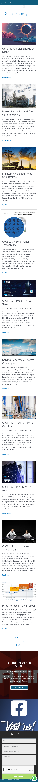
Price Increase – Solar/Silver (18, 605)
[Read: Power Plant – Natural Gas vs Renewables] (19, 96)
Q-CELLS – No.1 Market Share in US (16, 548)
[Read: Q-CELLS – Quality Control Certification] (19, 407)
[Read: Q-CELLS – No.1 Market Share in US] (19, 531)
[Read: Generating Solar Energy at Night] (19, 34)
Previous (19, 638)
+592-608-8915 (15, 3)
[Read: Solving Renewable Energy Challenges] (19, 347)
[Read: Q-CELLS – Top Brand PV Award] (19, 472)
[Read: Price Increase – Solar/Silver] (19, 592)
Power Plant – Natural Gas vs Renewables (17, 113)
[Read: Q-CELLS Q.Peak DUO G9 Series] (19, 288)
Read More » (6, 77)
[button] (24, 6)
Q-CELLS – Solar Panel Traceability (15, 243)
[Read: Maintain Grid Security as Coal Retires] (19, 158)
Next (19, 645)
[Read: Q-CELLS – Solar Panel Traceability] (19, 225)
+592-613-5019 (5, 3)
